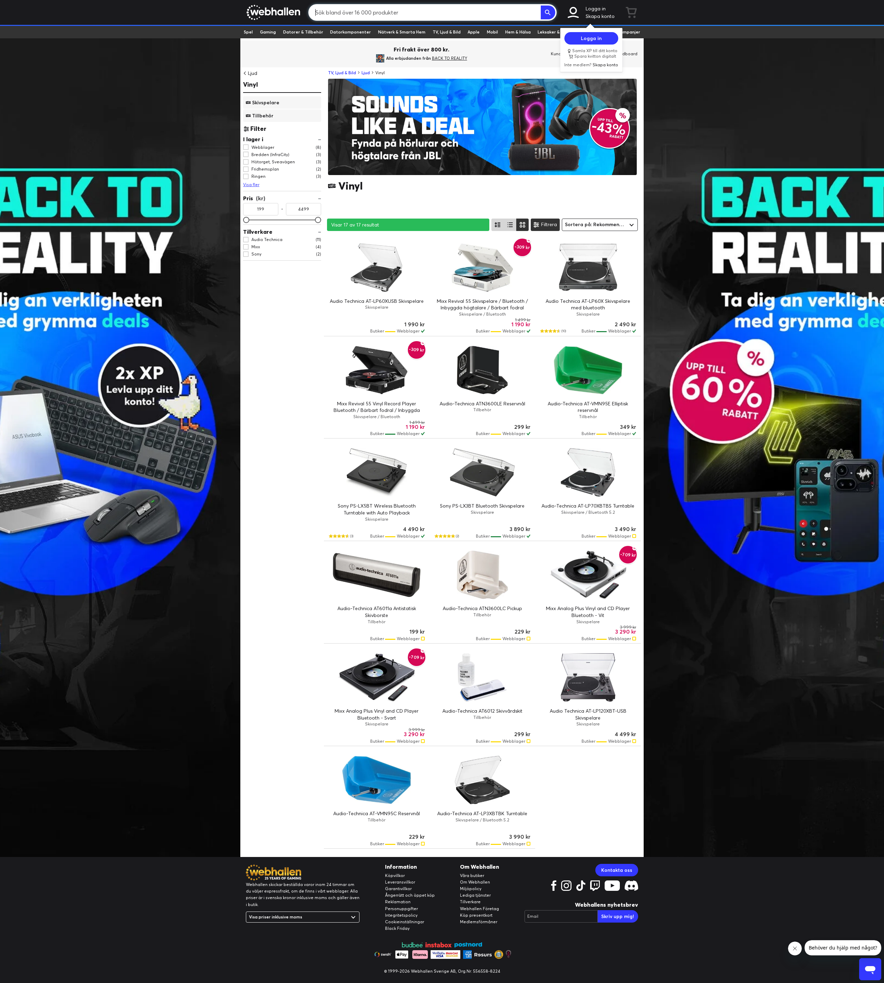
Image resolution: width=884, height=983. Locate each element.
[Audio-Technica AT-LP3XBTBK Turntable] (482, 780)
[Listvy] (497, 225)
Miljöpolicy (470, 888)
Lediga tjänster (475, 895)
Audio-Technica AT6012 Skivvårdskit (482, 711)
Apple (474, 32)
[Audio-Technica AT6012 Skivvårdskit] (482, 677)
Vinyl (250, 84)
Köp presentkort (476, 915)
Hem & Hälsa (518, 32)
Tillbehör (262, 115)
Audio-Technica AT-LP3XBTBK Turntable (482, 813)
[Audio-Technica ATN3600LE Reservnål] (482, 370)
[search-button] (548, 12)
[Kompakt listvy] (510, 225)
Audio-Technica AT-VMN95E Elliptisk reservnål (588, 407)
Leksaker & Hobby (556, 32)
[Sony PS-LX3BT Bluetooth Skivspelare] (482, 472)
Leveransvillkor (400, 882)
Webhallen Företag (479, 908)
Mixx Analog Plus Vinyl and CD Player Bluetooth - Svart (377, 714)
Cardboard (626, 53)
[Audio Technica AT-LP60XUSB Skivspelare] (377, 267)
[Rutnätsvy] (522, 225)
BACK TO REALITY (449, 58)
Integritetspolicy (401, 915)
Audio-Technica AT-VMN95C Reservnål (376, 813)
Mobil (492, 32)
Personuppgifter (401, 908)
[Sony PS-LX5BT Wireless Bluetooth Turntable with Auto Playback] (377, 472)
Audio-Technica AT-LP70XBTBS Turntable (587, 506)
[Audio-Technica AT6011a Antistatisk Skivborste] (377, 575)
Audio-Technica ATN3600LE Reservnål (482, 404)
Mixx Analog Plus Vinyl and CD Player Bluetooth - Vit (588, 611)
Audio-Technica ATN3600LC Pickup (482, 608)
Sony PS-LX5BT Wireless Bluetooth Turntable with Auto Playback (377, 509)
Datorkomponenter (350, 32)
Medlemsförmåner (478, 921)
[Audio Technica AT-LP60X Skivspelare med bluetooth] (588, 267)
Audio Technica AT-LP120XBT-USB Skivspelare (588, 714)
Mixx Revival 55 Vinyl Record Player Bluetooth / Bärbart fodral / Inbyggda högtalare (377, 410)
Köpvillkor (395, 875)
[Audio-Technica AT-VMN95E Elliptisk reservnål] (588, 370)
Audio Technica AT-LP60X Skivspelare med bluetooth (588, 304)
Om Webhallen (475, 882)
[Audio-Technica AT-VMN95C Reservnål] (377, 780)
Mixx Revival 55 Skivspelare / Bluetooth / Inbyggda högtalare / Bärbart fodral (482, 304)
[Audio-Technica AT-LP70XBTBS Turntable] (588, 472)
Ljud (252, 73)
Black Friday (397, 928)
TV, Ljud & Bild (447, 32)
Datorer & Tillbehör (303, 32)
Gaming (268, 32)
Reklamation (398, 901)
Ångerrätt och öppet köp (410, 895)
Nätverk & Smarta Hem (401, 32)
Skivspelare (265, 102)
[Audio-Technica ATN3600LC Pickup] (482, 575)
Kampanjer (628, 32)
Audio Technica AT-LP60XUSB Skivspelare (377, 301)
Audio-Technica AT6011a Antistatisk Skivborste (376, 611)
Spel (248, 32)
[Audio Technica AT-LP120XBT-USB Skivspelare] (588, 677)
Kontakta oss (616, 870)
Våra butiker (472, 875)
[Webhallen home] (272, 12)
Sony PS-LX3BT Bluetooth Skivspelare (482, 506)
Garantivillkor (398, 888)
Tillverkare (470, 901)
